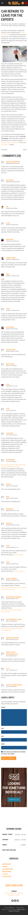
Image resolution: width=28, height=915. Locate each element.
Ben (7, 206)
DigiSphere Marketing (14, 911)
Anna (7, 274)
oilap (7, 546)
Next (24, 149)
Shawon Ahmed (11, 258)
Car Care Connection (12, 24)
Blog (10, 25)
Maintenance (6, 864)
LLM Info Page (6, 876)
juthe (8, 309)
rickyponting (10, 460)
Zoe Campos (10, 180)
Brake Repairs (6, 871)
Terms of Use (19, 907)
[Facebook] (12, 900)
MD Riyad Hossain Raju (13, 162)
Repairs (4, 866)
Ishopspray (9, 433)
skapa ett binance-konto (14, 685)
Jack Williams (10, 349)
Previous (4, 149)
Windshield (9, 509)
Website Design (21, 909)
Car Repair (14, 25)
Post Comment (9, 758)
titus (7, 409)
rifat (7, 496)
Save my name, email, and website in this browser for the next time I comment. (13, 752)
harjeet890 (9, 239)
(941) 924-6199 (14, 885)
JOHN (7, 384)
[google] (18, 900)
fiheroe (8, 484)
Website (3, 744)
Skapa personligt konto (14, 619)
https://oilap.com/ (18, 554)
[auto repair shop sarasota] (26, 3)
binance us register (12, 638)
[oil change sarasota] (22, 3)
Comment (3, 707)
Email (2, 736)
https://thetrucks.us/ (19, 571)
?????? (8, 668)
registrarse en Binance (13, 597)
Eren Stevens (10, 364)
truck (8, 562)
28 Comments (21, 25)
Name (2, 728)
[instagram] (15, 900)
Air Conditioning (7, 869)
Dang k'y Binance (11, 578)
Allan (8, 223)
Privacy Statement (10, 907)
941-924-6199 (5, 144)
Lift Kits (5, 874)
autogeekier (10, 327)
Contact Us (14, 799)
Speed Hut (9, 523)
